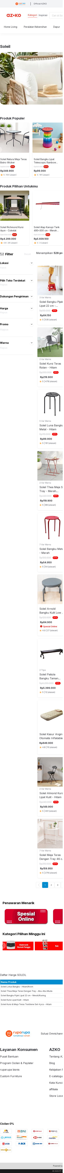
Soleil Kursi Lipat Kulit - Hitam (15, 1000)
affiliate (53, 1089)
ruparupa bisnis (10, 1069)
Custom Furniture (11, 1076)
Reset (27, 254)
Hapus (3, 267)
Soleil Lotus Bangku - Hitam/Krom (17, 986)
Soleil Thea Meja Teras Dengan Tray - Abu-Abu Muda (26, 991)
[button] (32, 263)
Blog (52, 1063)
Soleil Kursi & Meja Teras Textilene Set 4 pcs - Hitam (26, 1004)
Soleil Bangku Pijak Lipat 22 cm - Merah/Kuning (23, 995)
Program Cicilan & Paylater (16, 1063)
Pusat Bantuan (9, 1056)
